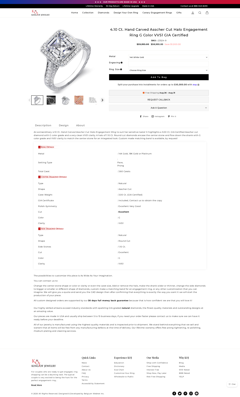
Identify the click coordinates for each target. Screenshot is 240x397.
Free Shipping (153, 366)
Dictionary (119, 366)
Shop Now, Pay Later (157, 373)
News (84, 363)
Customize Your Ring (124, 373)
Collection (88, 12)
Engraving (114, 62)
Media (182, 366)
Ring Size (114, 69)
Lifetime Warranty (94, 6)
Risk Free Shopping (156, 377)
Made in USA (148, 6)
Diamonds (103, 12)
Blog (181, 363)
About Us (86, 370)
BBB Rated (184, 373)
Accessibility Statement (93, 383)
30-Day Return (113, 6)
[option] (66, 60)
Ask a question (159, 108)
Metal (112, 56)
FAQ (84, 373)
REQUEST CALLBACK (159, 100)
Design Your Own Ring (126, 12)
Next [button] (102, 99)
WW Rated (184, 370)
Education (119, 363)
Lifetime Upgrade (131, 6)
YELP (181, 377)
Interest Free (153, 370)
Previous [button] (29, 99)
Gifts (179, 12)
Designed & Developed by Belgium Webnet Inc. (81, 394)
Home (74, 12)
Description (43, 125)
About (80, 125)
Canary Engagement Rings (157, 12)
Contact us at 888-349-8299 (194, 6)
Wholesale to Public (124, 377)
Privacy (85, 377)
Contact (86, 366)
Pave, (120, 162)
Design (64, 125)
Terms (85, 380)
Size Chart (119, 370)
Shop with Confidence (157, 363)
